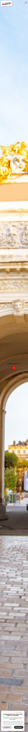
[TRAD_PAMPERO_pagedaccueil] (7, 7)
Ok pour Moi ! (18, 727)
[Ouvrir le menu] (26, 2)
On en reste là (18, 712)
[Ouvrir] (14, 367)
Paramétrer (7, 727)
